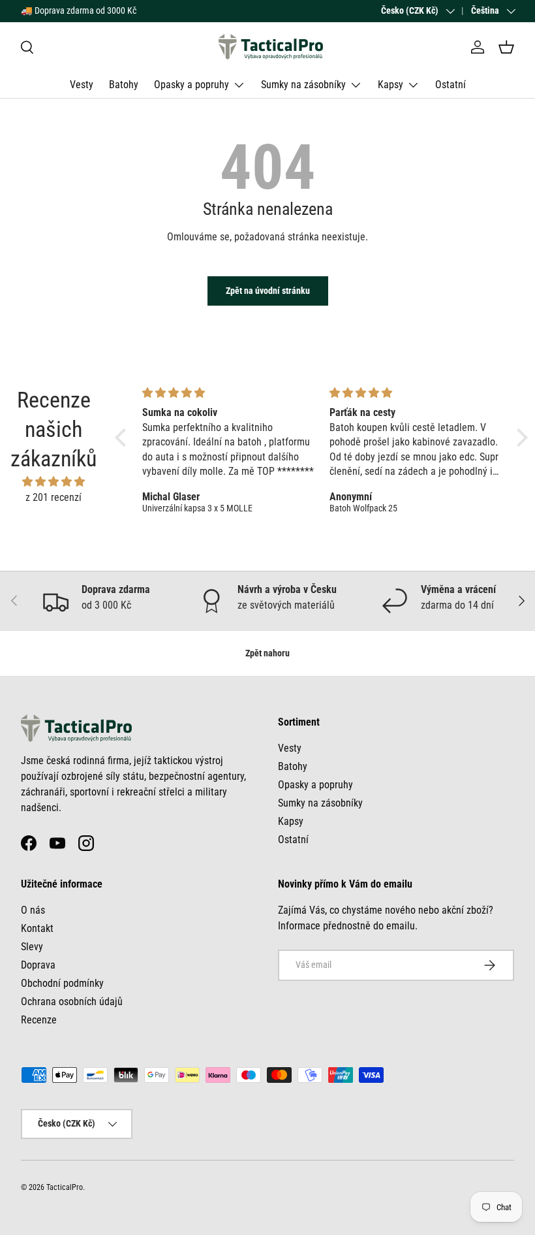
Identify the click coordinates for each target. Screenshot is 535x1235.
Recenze (39, 1020)
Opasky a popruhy (315, 784)
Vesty (81, 84)
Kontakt (37, 928)
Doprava (38, 965)
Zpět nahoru (267, 653)
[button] (506, 47)
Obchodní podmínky (62, 983)
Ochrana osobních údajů (72, 1001)
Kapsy (290, 821)
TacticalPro (64, 1187)
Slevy (32, 946)
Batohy (123, 84)
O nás (33, 910)
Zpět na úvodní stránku (268, 290)
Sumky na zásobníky (320, 803)
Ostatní (450, 84)
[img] (53, 481)
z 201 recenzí (53, 497)
